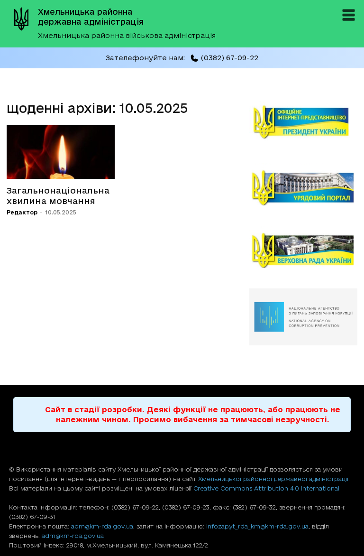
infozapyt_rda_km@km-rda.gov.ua (257, 526)
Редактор (22, 212)
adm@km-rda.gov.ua (102, 526)
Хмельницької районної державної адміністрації (273, 478)
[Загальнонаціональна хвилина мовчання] (61, 152)
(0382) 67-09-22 (229, 58)
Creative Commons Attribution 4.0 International (266, 488)
